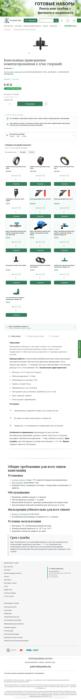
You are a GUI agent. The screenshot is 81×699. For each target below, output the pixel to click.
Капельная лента (10, 607)
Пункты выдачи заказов (32, 26)
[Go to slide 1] (29, 53)
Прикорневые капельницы (25, 29)
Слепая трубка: (18, 480)
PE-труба (23, 152)
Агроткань (8, 610)
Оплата (45, 26)
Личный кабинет (10, 627)
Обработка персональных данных (16, 641)
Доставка (18, 26)
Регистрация (8, 631)
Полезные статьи (10, 583)
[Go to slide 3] (32, 53)
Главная (7, 29)
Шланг (31, 152)
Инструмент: (17, 482)
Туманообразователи (11, 617)
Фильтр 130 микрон (20, 514)
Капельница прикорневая (14, 72)
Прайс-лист (8, 590)
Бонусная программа (11, 634)
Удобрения (8, 613)
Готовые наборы (10, 593)
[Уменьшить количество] (5, 104)
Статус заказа (9, 596)
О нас (6, 586)
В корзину (16, 184)
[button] (16, 175)
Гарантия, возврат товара (13, 637)
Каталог (32, 20)
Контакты (53, 26)
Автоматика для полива (12, 620)
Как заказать (8, 26)
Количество (8, 100)
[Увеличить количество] (15, 104)
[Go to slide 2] (30, 53)
